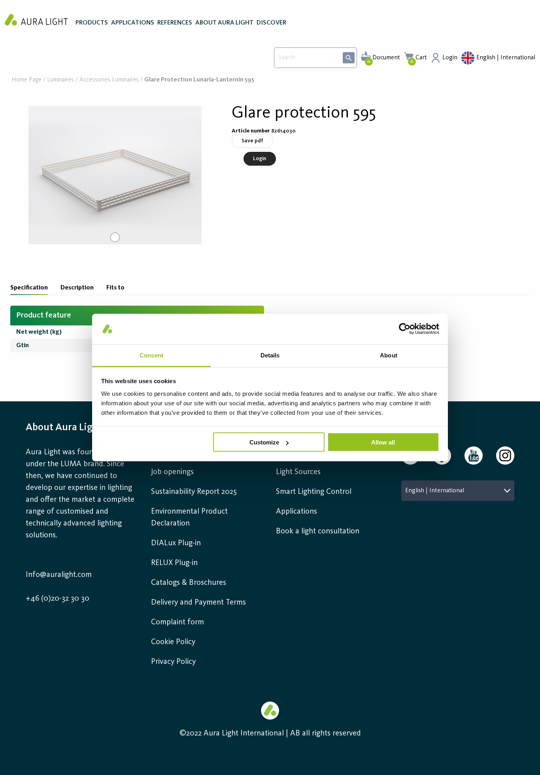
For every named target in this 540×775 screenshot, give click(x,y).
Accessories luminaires (109, 80)
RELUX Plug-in (174, 563)
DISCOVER (271, 23)
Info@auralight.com (59, 575)
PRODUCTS (92, 23)
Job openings (172, 472)
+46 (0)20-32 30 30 (57, 599)
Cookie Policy (173, 642)
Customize (264, 442)
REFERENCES (174, 23)
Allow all (383, 442)
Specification (29, 288)
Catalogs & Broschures (188, 583)
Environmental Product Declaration (189, 517)
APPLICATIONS (132, 23)
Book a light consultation (317, 531)
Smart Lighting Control (313, 492)
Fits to (115, 288)
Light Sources (298, 472)
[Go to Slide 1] (115, 237)
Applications (296, 512)
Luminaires (60, 80)
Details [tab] (270, 355)
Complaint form (177, 622)
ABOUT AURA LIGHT (224, 23)
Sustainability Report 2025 (194, 492)
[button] (115, 175)
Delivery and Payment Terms (198, 603)
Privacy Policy (173, 662)
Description (77, 288)
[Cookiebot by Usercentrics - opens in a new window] (404, 329)
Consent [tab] (151, 355)
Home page (26, 80)
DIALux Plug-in (176, 543)
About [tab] (388, 355)
